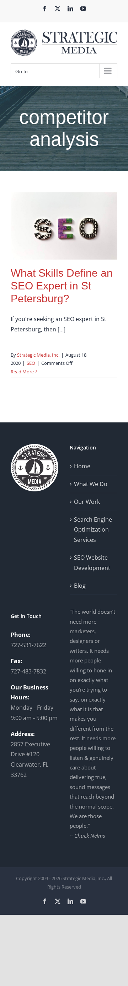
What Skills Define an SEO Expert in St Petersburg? (62, 285)
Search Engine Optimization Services (93, 530)
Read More (22, 371)
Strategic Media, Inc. (38, 355)
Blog (80, 586)
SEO (31, 363)
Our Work (87, 502)
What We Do (90, 484)
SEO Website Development (92, 563)
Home (82, 466)
